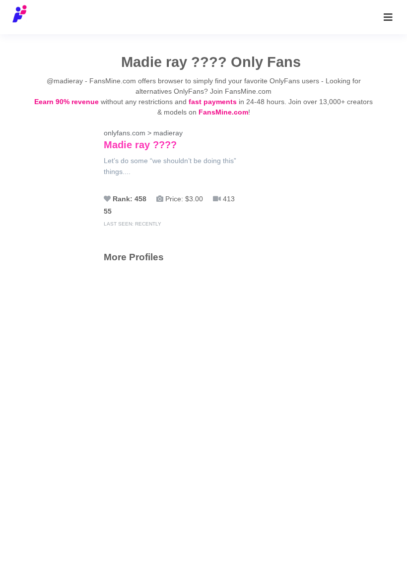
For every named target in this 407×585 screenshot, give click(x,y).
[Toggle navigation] (388, 17)
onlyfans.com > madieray (143, 139)
